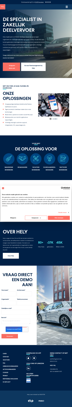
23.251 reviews (39, 2)
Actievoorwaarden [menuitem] (9, 369)
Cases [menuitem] (5, 353)
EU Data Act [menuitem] (6, 382)
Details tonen (62, 212)
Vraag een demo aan (12, 67)
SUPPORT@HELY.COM (56, 359)
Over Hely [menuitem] (6, 356)
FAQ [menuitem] (4, 363)
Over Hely (11, 256)
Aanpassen (35, 218)
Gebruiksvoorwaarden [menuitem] (10, 366)
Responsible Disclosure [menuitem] (10, 379)
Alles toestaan (59, 218)
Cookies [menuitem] (5, 372)
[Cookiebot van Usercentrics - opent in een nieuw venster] (62, 188)
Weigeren (13, 218)
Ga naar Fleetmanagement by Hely (33, 67)
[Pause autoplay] (50, 119)
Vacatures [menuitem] (6, 360)
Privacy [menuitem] (5, 375)
